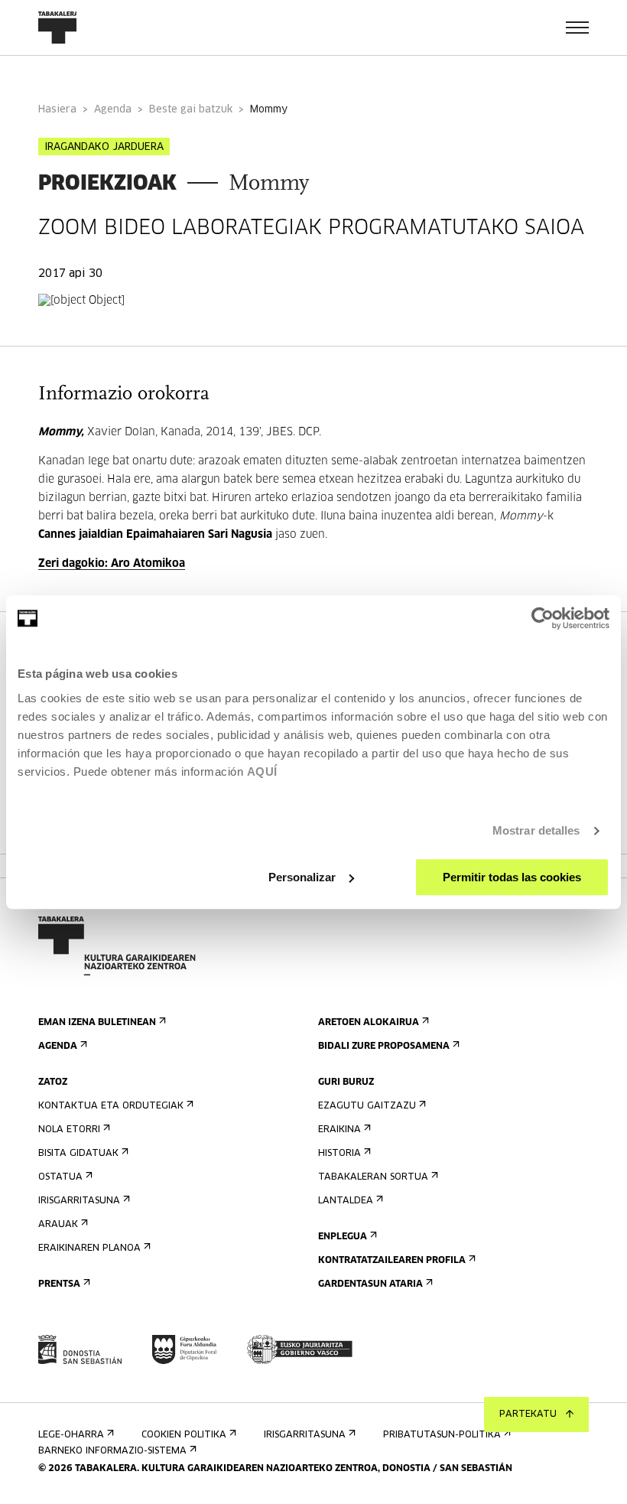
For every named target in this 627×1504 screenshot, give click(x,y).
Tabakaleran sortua (373, 1177)
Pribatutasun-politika (442, 1435)
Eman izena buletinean (97, 1022)
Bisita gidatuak (78, 1153)
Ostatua (60, 1177)
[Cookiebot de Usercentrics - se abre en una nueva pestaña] (542, 618)
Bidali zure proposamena (384, 1046)
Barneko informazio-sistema (112, 1451)
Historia (339, 1153)
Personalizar (302, 877)
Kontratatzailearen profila (392, 1260)
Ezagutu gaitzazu (367, 1106)
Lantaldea (345, 1201)
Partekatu (528, 1414)
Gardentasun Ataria (370, 1284)
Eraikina (339, 1130)
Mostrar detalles (536, 830)
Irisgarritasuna (79, 1201)
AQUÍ (262, 771)
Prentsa (59, 1284)
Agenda (113, 110)
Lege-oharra (71, 1435)
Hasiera (57, 110)
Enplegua (342, 1237)
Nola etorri (69, 1130)
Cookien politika (183, 1435)
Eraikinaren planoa (89, 1248)
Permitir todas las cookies (512, 877)
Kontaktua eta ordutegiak (111, 1106)
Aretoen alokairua (368, 1022)
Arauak (58, 1224)
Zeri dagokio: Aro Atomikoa (111, 563)
